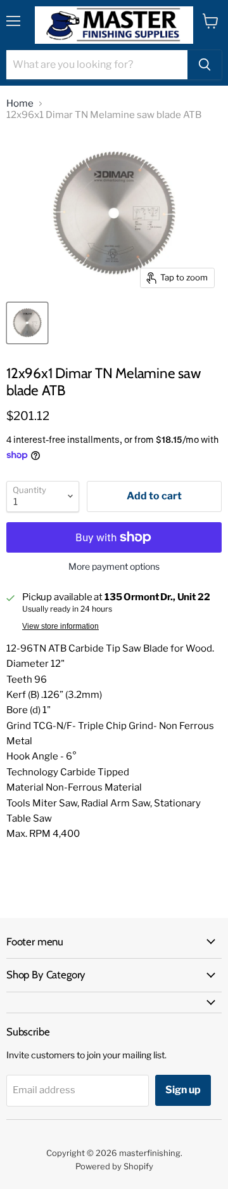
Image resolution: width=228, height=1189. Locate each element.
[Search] (204, 64)
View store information (60, 626)
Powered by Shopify (114, 1166)
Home (20, 103)
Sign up (183, 1090)
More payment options (114, 567)
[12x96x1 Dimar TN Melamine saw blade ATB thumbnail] (27, 323)
